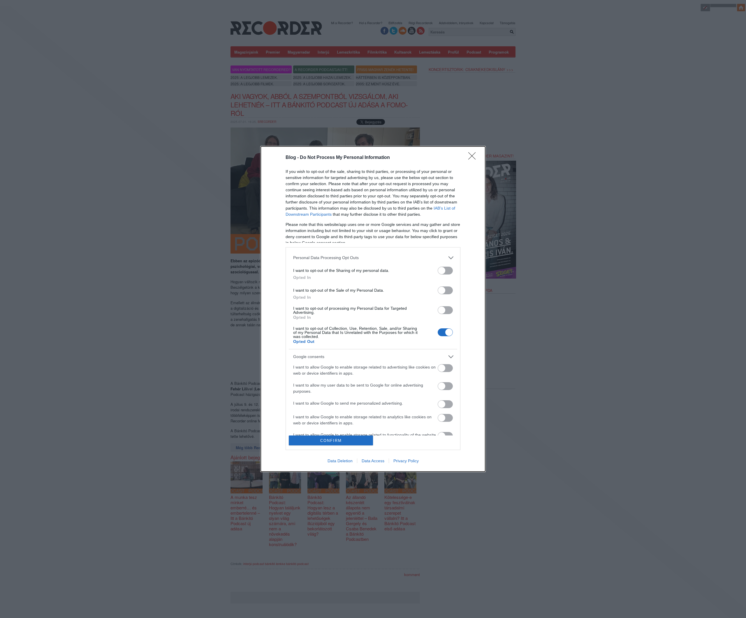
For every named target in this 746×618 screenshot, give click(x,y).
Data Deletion (340, 460)
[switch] (445, 271)
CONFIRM (331, 440)
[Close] (473, 157)
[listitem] (373, 258)
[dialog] (373, 309)
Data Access (373, 460)
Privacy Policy (406, 460)
